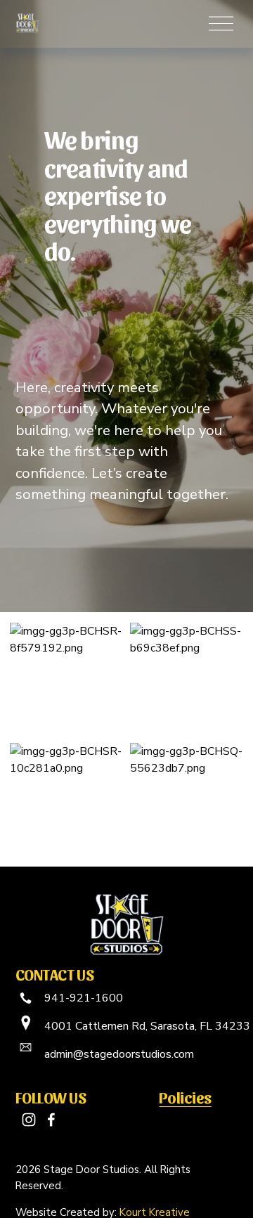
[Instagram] (29, 1120)
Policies (185, 1097)
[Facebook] (51, 1120)
